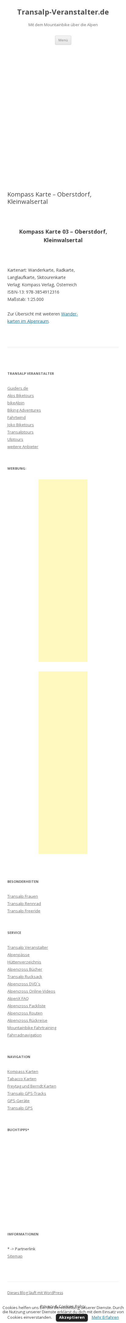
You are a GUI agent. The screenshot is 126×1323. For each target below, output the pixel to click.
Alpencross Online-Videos (31, 991)
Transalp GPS (20, 1108)
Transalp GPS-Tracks (26, 1093)
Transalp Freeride (23, 911)
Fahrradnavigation (24, 1035)
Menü (63, 40)
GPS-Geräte (18, 1100)
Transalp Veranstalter (27, 947)
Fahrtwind (16, 417)
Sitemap (15, 1256)
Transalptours (20, 432)
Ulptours (15, 439)
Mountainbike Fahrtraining (31, 1027)
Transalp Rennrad (24, 903)
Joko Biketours (20, 424)
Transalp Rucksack (24, 976)
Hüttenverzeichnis (24, 962)
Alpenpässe (18, 954)
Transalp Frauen (22, 896)
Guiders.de (17, 388)
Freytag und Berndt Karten (31, 1086)
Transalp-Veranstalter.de (63, 12)
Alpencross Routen (25, 1013)
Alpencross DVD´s (23, 984)
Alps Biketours (20, 395)
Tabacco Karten (21, 1078)
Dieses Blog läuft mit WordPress (35, 1292)
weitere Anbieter (22, 446)
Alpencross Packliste (26, 1005)
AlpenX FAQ (18, 998)
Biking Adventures (24, 410)
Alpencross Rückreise (27, 1020)
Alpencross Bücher (24, 969)
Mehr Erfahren (105, 1317)
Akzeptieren (72, 1317)
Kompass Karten (22, 1071)
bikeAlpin (15, 403)
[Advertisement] (63, 117)
